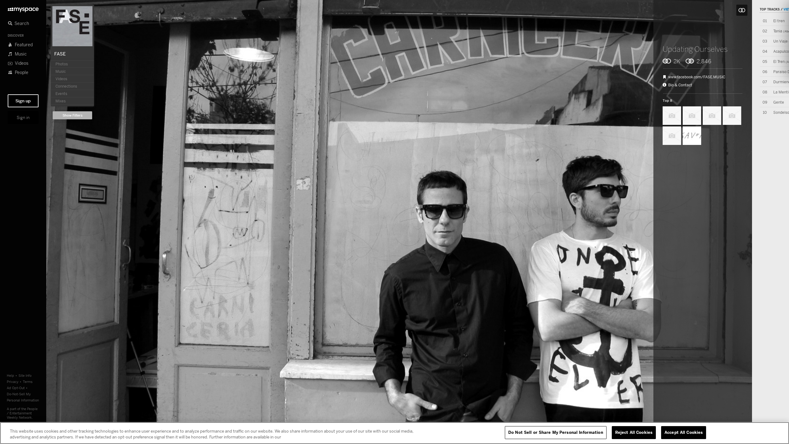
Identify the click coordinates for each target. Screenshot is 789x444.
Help (10, 375)
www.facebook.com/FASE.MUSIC (696, 77)
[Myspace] (23, 8)
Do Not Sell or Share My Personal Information (555, 432)
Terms (28, 381)
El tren (779, 20)
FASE (60, 54)
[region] (394, 433)
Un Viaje (780, 41)
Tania (777, 31)
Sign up (23, 101)
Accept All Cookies (683, 432)
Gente (778, 102)
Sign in (23, 117)
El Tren (779, 61)
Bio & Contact (680, 85)
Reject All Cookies (633, 432)
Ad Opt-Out (16, 387)
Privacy (12, 381)
